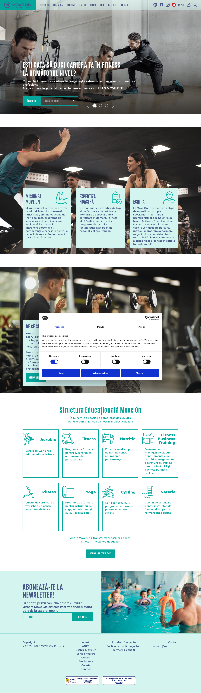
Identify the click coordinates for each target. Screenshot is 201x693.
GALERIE (82, 5)
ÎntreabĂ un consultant (100, 553)
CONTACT (125, 5)
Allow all (140, 373)
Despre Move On (85, 649)
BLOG (102, 5)
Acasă (86, 642)
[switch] (85, 362)
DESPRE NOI (44, 5)
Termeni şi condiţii (124, 649)
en (183, 5)
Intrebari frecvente (124, 642)
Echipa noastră (85, 653)
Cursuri (85, 657)
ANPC (86, 646)
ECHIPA (93, 5)
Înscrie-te (31, 101)
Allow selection (100, 373)
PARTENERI (112, 5)
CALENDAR (71, 5)
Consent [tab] (59, 327)
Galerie (85, 665)
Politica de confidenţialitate (123, 646)
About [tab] (142, 327)
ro (180, 5)
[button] (88, 105)
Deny (61, 373)
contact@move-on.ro (165, 646)
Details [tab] (100, 327)
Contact (86, 668)
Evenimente (85, 661)
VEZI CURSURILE (36, 377)
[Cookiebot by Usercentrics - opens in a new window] (147, 318)
